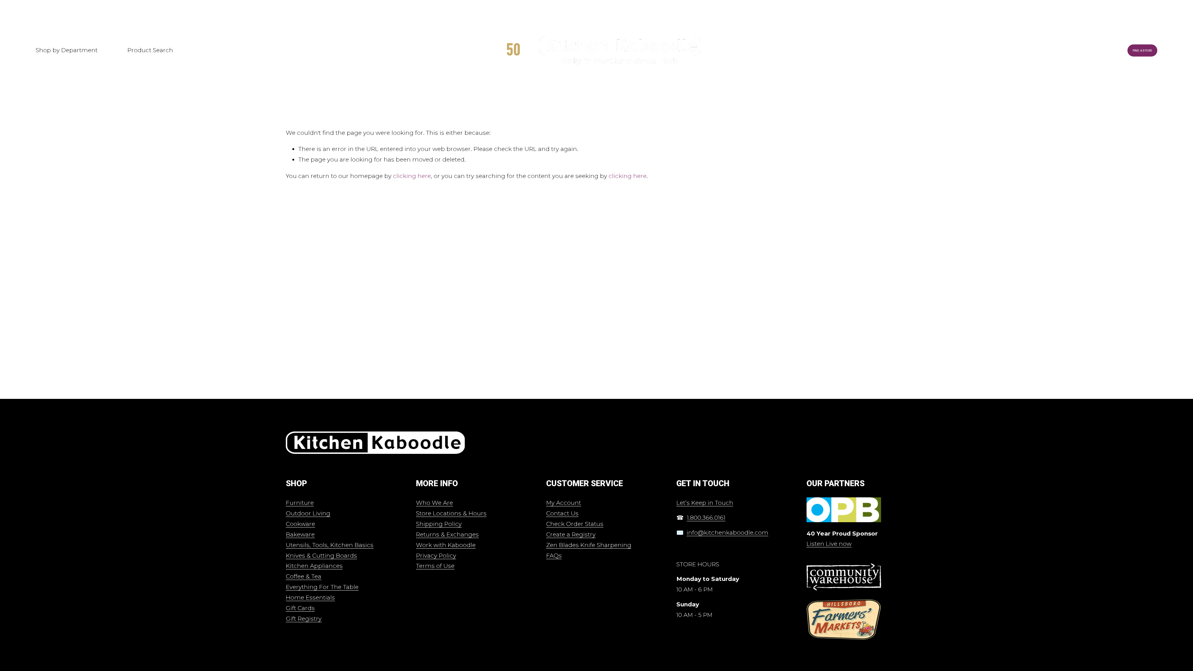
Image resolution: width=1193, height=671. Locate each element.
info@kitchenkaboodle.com (727, 532)
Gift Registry (304, 618)
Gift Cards (300, 608)
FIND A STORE (1142, 50)
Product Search (150, 50)
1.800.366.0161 (706, 517)
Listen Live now (829, 543)
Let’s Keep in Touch (704, 502)
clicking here (412, 176)
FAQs (554, 555)
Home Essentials (310, 597)
